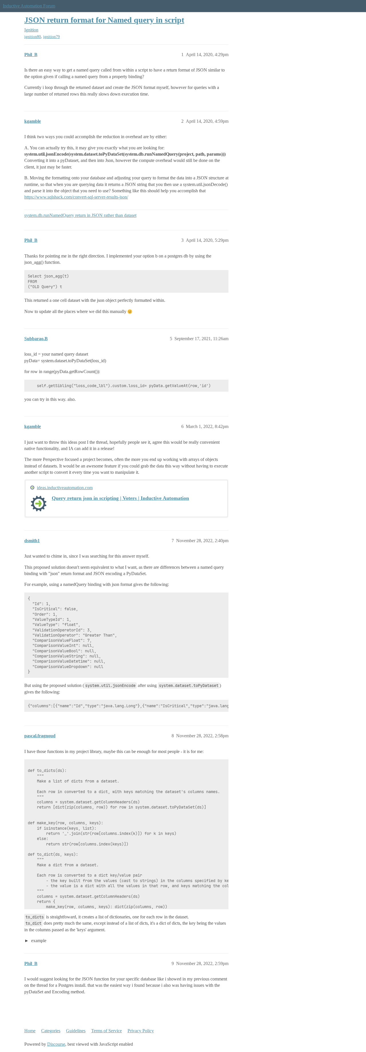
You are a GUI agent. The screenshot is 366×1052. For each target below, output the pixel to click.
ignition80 (32, 37)
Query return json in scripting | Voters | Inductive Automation (120, 498)
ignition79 (51, 37)
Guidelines (75, 1030)
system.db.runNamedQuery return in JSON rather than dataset (80, 215)
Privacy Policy (141, 1030)
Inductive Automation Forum (29, 5)
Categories (50, 1030)
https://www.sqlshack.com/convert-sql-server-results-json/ (76, 197)
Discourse (56, 1044)
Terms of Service (106, 1030)
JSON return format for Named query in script (104, 19)
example (38, 940)
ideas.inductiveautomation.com (65, 487)
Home (29, 1030)
